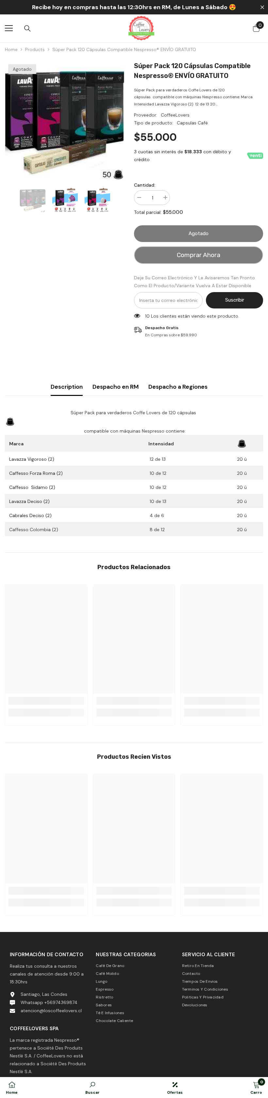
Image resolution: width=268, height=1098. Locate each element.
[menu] (9, 28)
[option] (64, 120)
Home (11, 49)
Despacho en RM (115, 387)
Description (67, 387)
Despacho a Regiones (178, 387)
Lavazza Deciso (29, 501)
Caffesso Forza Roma (36, 473)
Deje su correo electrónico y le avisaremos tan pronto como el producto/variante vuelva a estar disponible (194, 281)
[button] (7, 200)
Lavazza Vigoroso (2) (31, 459)
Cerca (262, 7)
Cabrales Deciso (30, 515)
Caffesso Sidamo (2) (32, 487)
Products (35, 49)
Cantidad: (144, 185)
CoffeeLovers (175, 115)
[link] (46, 701)
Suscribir (234, 300)
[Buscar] (27, 28)
